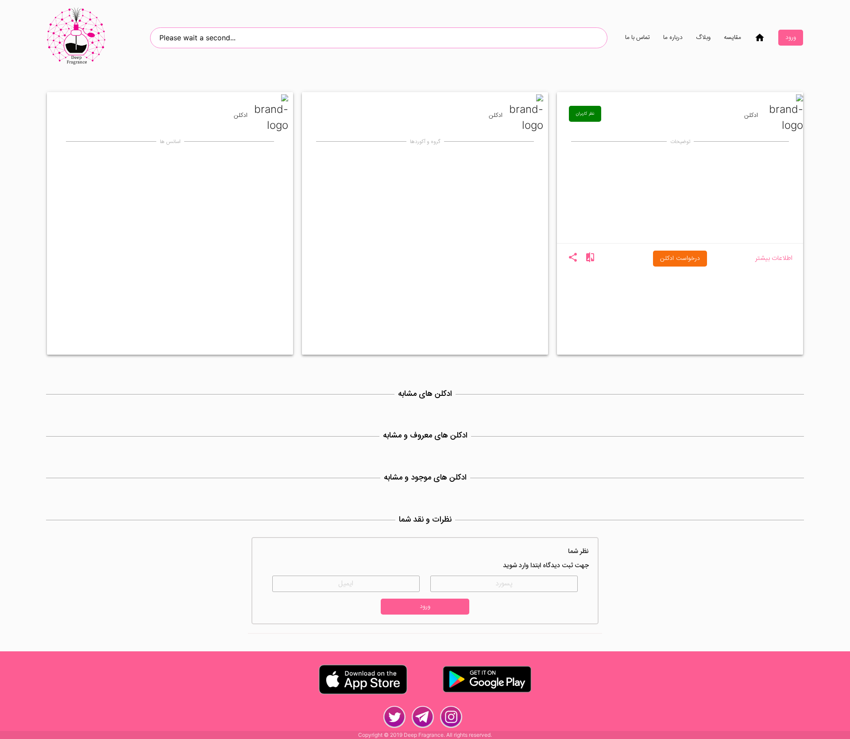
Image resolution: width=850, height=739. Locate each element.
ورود (790, 37)
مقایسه (732, 37)
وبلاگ (703, 37)
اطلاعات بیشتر (773, 259)
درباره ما (673, 37)
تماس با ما (637, 37)
